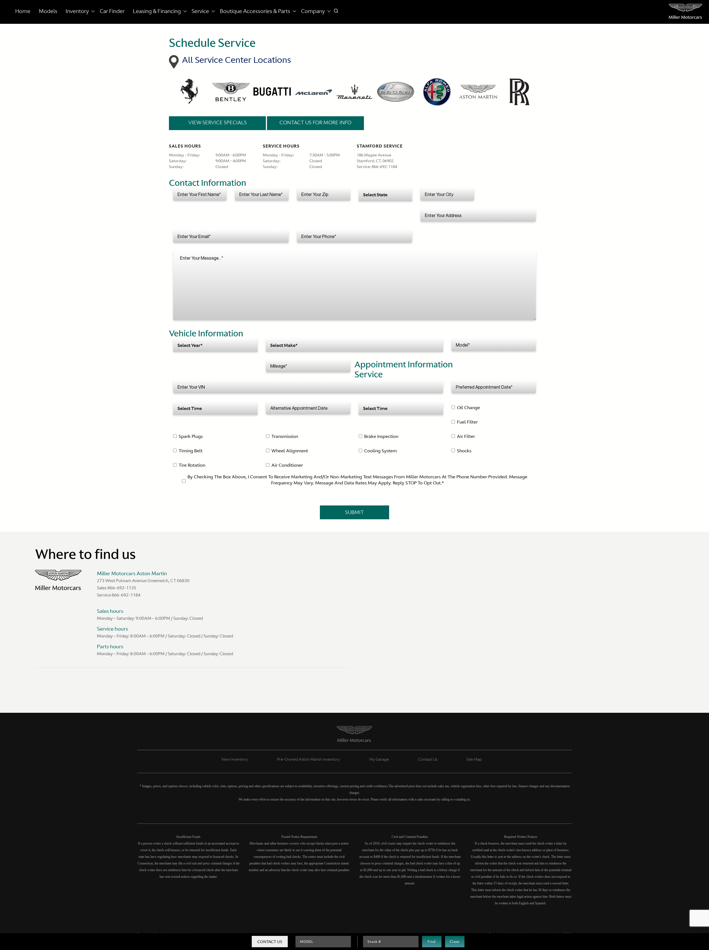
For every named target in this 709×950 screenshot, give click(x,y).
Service (200, 11)
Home (22, 11)
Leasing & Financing (157, 11)
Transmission (284, 436)
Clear (455, 941)
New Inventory (235, 759)
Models (48, 11)
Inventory (77, 11)
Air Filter (466, 436)
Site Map (474, 759)
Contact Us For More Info (315, 122)
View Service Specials (217, 122)
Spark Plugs (191, 436)
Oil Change (468, 407)
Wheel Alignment (289, 451)
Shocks (464, 451)
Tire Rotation (192, 465)
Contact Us (269, 941)
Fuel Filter (467, 422)
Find (432, 941)
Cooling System (380, 451)
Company (313, 11)
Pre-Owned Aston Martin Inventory (308, 759)
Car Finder (112, 11)
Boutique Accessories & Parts (255, 11)
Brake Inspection (381, 436)
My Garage (379, 759)
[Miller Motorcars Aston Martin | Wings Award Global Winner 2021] (685, 11)
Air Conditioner (287, 465)
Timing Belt (190, 451)
